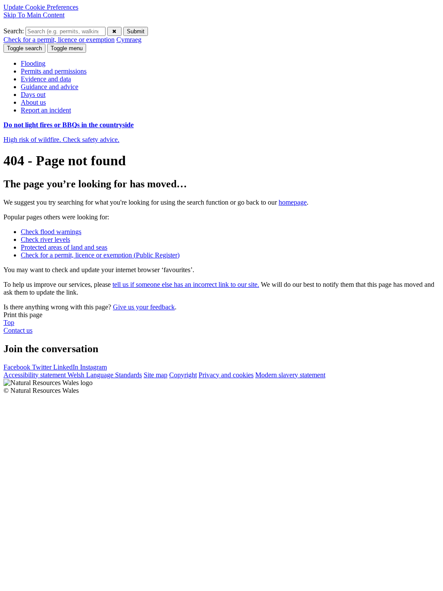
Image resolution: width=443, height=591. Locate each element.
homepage (293, 202)
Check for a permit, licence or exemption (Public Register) (100, 255)
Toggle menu (67, 48)
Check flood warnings (51, 231)
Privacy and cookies (226, 375)
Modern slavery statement (290, 375)
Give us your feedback (144, 307)
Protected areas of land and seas (64, 247)
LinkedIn (66, 367)
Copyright (183, 375)
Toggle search (24, 48)
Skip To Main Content (33, 15)
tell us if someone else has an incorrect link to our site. (185, 284)
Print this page (22, 314)
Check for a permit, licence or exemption (59, 39)
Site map (155, 375)
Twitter (42, 367)
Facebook (17, 367)
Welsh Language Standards (104, 375)
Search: (14, 31)
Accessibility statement (35, 375)
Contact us (17, 330)
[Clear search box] (114, 31)
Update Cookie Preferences (40, 7)
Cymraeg (128, 39)
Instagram (93, 367)
